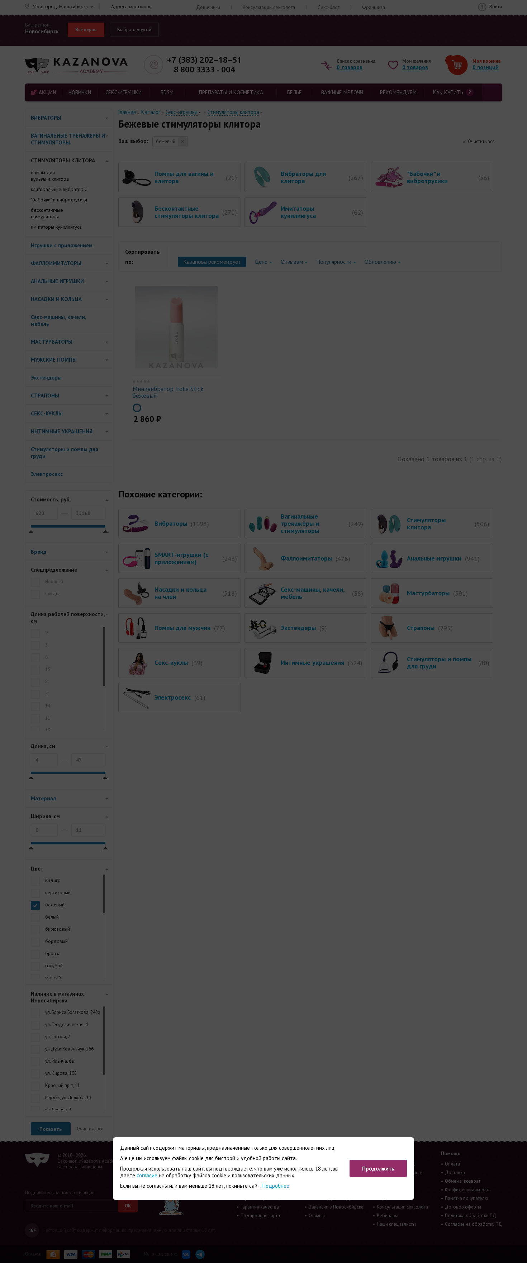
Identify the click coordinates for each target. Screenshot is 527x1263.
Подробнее (275, 1185)
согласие (147, 1175)
